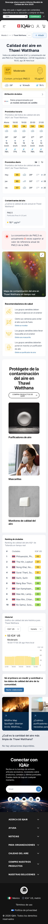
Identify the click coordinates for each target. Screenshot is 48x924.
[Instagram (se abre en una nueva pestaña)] (31, 799)
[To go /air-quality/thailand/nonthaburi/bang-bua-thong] (24, 583)
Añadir (41, 35)
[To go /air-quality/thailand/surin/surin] (24, 578)
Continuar (35, 16)
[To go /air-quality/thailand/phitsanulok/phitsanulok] (24, 556)
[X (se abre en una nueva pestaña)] (17, 799)
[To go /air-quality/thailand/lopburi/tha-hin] (24, 561)
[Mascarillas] (24, 460)
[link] (32, 26)
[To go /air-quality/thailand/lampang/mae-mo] (24, 594)
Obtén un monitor (21, 325)
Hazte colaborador (14, 690)
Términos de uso (24, 904)
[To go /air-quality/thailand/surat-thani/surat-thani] (24, 572)
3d (36, 162)
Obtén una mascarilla (23, 337)
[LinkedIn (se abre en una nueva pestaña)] (37, 799)
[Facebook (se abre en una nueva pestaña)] (10, 799)
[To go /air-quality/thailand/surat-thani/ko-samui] (24, 604)
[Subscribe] (38, 789)
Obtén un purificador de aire (25, 352)
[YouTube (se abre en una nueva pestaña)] (24, 799)
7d (42, 162)
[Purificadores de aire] (24, 418)
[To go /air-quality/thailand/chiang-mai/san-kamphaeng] (24, 588)
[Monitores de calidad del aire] (24, 501)
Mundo (4, 35)
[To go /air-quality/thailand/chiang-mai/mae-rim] (24, 599)
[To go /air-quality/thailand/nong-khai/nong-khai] (24, 567)
